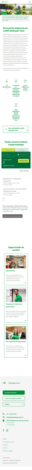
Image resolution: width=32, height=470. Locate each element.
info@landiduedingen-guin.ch (14, 417)
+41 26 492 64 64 (11, 414)
